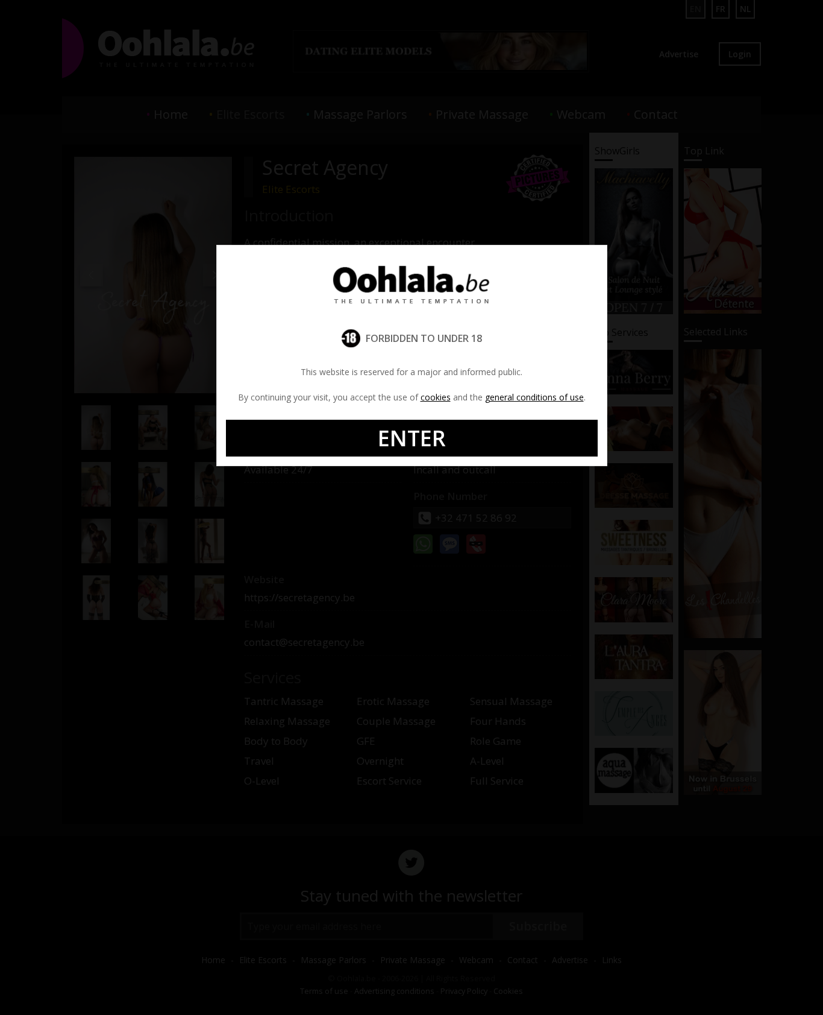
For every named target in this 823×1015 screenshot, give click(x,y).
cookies (436, 397)
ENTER (412, 438)
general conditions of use (534, 397)
